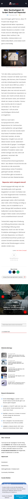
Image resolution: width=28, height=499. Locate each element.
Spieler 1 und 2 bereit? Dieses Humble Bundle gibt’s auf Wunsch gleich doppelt (14, 401)
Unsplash (20, 67)
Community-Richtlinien (7, 472)
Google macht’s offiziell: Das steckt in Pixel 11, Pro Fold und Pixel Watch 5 (16, 383)
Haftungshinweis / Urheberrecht (10, 469)
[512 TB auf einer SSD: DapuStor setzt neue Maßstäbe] (4, 376)
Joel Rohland (13, 67)
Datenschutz (4, 465)
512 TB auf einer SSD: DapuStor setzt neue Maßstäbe (16, 376)
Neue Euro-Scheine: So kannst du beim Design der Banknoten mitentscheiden (14, 415)
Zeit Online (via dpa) (21, 250)
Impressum (4, 462)
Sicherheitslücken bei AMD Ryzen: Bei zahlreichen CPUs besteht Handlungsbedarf (16, 370)
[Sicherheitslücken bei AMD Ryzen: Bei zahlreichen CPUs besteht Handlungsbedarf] (4, 369)
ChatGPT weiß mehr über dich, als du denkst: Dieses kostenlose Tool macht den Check (16, 356)
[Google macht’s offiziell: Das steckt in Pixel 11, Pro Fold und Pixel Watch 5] (4, 383)
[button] (17, 492)
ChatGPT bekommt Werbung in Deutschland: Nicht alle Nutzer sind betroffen (16, 363)
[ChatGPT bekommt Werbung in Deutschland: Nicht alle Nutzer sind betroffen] (4, 362)
